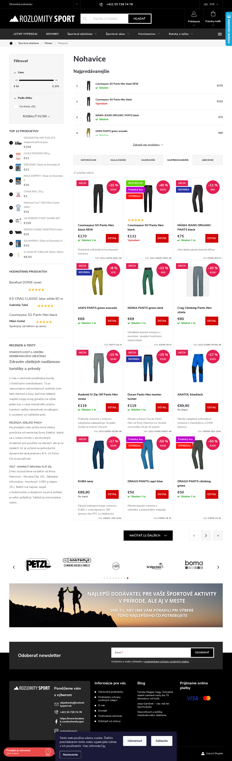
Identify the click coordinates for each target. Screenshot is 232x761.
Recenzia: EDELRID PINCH (25, 422)
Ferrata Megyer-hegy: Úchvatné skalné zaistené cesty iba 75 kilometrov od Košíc (155, 695)
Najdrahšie (148, 160)
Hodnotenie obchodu (110, 716)
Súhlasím (162, 741)
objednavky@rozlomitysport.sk (72, 704)
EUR (212, 4)
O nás (101, 705)
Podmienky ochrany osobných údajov (109, 698)
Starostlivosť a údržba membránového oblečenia (151, 713)
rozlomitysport (68, 731)
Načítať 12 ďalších (145, 536)
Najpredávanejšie (177, 160)
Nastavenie (70, 755)
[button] (104, 578)
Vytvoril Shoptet (214, 753)
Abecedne (208, 160)
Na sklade (27, 106)
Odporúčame (88, 160)
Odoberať (202, 652)
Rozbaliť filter (35, 116)
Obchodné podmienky (20, 4)
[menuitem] (25, 34)
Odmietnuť (135, 741)
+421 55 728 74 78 (71, 712)
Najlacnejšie (118, 160)
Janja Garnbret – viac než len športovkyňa (153, 705)
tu (104, 746)
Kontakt (102, 710)
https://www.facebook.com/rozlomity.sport (72, 721)
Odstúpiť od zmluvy (109, 721)
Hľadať (140, 19)
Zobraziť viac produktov (146, 144)
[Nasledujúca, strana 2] (206, 535)
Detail (112, 238)
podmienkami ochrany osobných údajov (166, 661)
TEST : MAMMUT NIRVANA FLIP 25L (30, 466)
